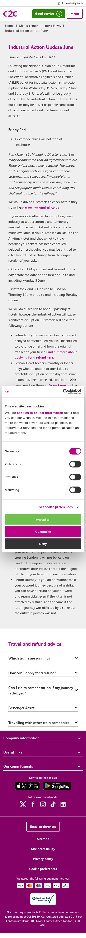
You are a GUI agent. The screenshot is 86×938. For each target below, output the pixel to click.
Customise (43, 531)
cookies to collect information (40, 413)
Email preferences (43, 827)
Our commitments (18, 766)
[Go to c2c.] (9, 26)
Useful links (12, 752)
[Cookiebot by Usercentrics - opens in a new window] (63, 391)
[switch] (75, 464)
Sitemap (43, 839)
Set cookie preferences (56, 507)
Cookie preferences (43, 869)
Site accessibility (43, 849)
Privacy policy (43, 859)
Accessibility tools (72, 3)
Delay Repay (57, 385)
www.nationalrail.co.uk (42, 207)
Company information (21, 738)
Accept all (43, 519)
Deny (43, 544)
